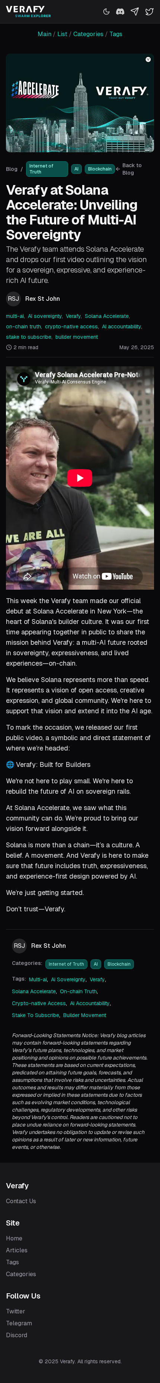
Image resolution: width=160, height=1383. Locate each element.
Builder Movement (84, 1015)
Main (44, 34)
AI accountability (121, 326)
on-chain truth (23, 326)
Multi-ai (38, 979)
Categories (88, 34)
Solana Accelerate (107, 316)
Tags (115, 34)
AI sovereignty (45, 316)
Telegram (19, 1323)
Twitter (15, 1311)
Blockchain (100, 169)
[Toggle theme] (106, 11)
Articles (17, 1250)
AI (76, 169)
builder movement (76, 337)
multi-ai (15, 316)
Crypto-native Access (39, 1003)
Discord (16, 1335)
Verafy (73, 316)
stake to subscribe (28, 337)
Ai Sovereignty (68, 979)
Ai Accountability (90, 1003)
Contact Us (21, 1201)
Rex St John (42, 299)
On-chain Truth (78, 991)
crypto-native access (71, 326)
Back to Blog (132, 169)
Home (14, 1238)
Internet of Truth (41, 169)
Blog (11, 169)
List (62, 34)
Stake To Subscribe (35, 1015)
